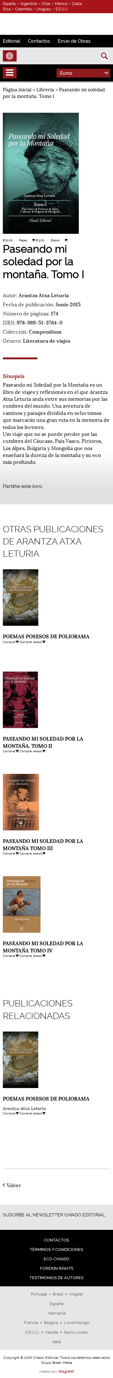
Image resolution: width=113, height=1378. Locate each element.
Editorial (11, 41)
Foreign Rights (56, 1268)
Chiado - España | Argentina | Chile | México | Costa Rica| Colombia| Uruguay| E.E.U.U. (29, 23)
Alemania (57, 1313)
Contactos (39, 41)
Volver (14, 1185)
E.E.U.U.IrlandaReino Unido (56, 1332)
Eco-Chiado (56, 1259)
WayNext (66, 1372)
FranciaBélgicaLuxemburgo (56, 1322)
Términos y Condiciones (56, 1249)
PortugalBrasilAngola (57, 1294)
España (56, 1303)
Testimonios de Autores (56, 1277)
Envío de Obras (74, 41)
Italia (56, 1341)
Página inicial (17, 89)
